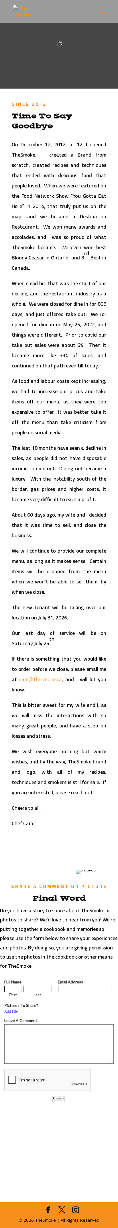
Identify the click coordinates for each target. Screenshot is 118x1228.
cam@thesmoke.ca (40, 679)
